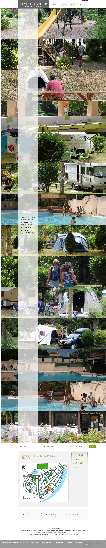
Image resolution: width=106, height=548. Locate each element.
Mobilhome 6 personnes (79, 464)
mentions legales (55, 538)
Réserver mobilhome (79, 473)
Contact (82, 4)
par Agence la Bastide (48, 538)
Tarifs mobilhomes (78, 467)
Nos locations (77, 459)
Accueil (55, 4)
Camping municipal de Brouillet (28, 527)
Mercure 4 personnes (79, 462)
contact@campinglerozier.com (54, 516)
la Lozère (73, 4)
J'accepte (98, 543)
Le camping (64, 4)
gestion (60, 538)
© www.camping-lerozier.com (38, 538)
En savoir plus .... (87, 543)
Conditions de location (79, 470)
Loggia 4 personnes (78, 463)
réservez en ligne (74, 534)
